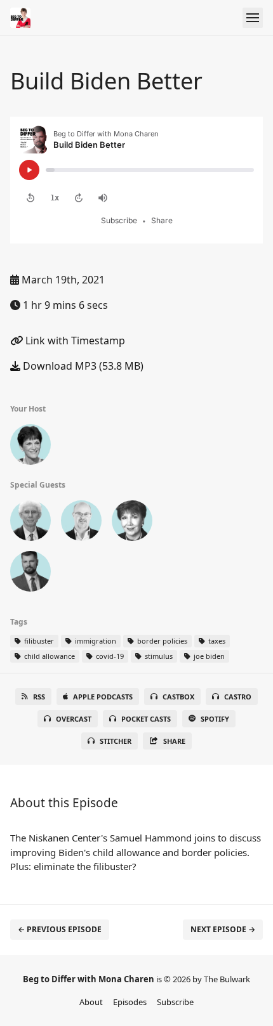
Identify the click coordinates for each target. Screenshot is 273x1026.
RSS (39, 696)
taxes (215, 641)
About (91, 1002)
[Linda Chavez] (132, 523)
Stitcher (115, 741)
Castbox (178, 696)
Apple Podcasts (103, 696)
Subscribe (175, 1002)
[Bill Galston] (30, 523)
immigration (94, 641)
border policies (161, 641)
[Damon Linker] (81, 523)
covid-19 (109, 656)
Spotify (215, 719)
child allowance (48, 656)
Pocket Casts (146, 719)
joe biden (208, 656)
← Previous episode (60, 929)
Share (174, 741)
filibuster (38, 641)
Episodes (130, 1002)
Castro (237, 696)
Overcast (73, 719)
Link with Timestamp (74, 340)
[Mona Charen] (30, 447)
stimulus (158, 656)
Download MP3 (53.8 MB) (81, 366)
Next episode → (222, 929)
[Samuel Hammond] (30, 574)
